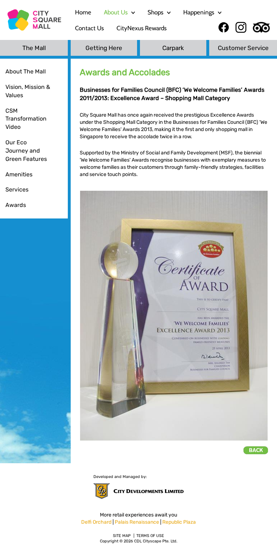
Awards (15, 205)
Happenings (198, 12)
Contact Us (89, 28)
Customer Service (243, 47)
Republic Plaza (179, 522)
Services (16, 189)
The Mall (34, 47)
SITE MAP (122, 535)
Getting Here (103, 47)
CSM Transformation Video (26, 119)
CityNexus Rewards (141, 28)
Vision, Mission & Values (27, 91)
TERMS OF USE (150, 535)
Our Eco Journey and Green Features (26, 150)
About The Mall (25, 71)
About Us (116, 12)
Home (83, 12)
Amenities (18, 174)
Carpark (173, 47)
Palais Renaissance (137, 522)
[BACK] (255, 450)
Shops (155, 12)
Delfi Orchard (96, 522)
